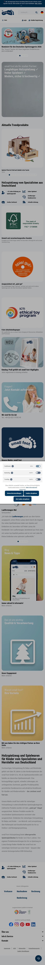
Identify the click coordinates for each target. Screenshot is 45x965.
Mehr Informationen (31, 487)
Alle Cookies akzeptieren (22, 499)
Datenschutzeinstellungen (14, 493)
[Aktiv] (38, 466)
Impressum (22, 489)
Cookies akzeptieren (31, 493)
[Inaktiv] (38, 473)
